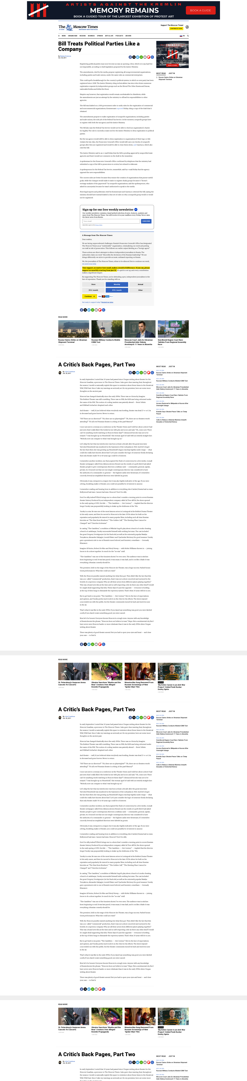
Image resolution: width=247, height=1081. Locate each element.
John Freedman (70, 371)
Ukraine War (72, 36)
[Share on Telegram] (137, 57)
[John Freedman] (60, 372)
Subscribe (146, 221)
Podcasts (119, 36)
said (134, 145)
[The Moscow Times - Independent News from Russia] (78, 27)
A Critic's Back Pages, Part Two (96, 364)
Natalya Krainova (65, 56)
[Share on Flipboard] (148, 57)
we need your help (89, 264)
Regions (83, 36)
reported (120, 108)
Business (91, 36)
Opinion (100, 36)
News (64, 36)
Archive (128, 36)
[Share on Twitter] (134, 57)
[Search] (188, 36)
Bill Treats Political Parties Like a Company (99, 46)
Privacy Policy (98, 225)
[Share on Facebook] (130, 57)
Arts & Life (109, 36)
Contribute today (176, 28)
